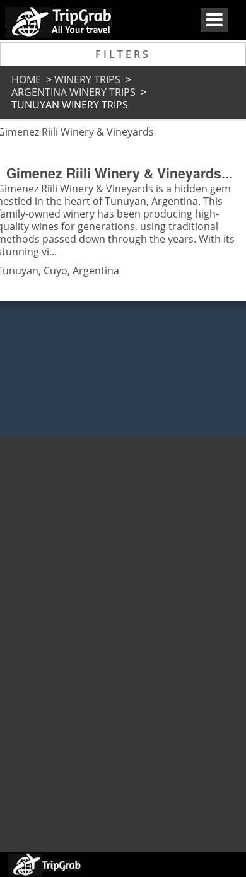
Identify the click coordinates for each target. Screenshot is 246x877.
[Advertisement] (121, 638)
